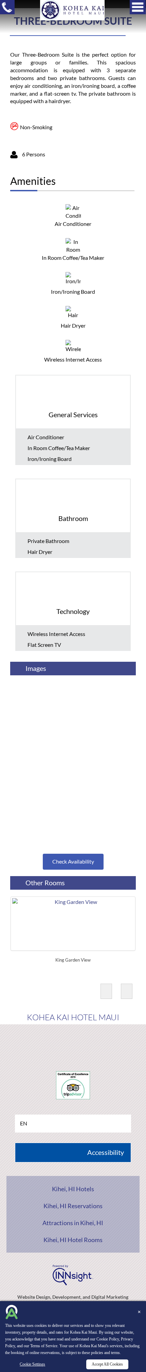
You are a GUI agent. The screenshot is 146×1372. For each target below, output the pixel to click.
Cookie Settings (32, 1364)
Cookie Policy (107, 1339)
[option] (73, 931)
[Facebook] (24, 1041)
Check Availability (73, 861)
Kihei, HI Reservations (73, 1206)
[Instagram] (97, 1041)
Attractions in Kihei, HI (72, 1222)
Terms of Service (43, 1346)
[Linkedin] (121, 1041)
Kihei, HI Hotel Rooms (73, 1239)
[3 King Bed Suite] (73, 707)
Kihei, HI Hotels (73, 1189)
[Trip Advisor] (72, 1041)
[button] (106, 991)
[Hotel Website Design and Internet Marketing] (73, 1274)
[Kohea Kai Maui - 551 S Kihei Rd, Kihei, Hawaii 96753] (72, 9)
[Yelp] (48, 1041)
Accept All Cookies (107, 1364)
